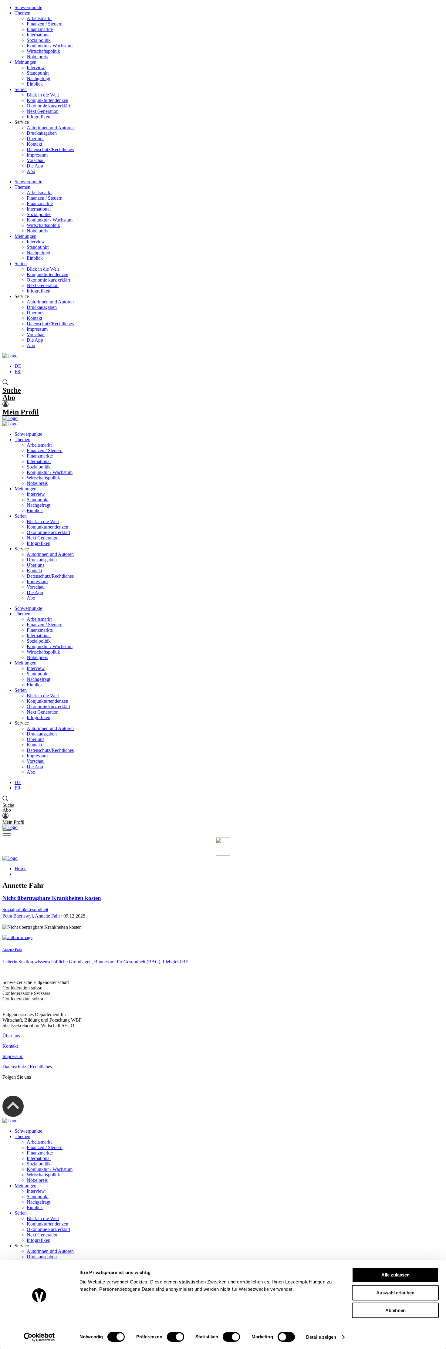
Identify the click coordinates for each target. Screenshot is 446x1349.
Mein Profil (20, 412)
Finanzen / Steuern (45, 23)
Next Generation (43, 111)
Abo (31, 171)
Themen (22, 12)
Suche (11, 390)
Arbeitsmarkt (39, 18)
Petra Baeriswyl (17, 915)
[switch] (175, 1337)
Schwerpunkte (28, 7)
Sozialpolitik (39, 40)
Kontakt (34, 144)
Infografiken (38, 116)
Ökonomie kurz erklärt (48, 105)
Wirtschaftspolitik (43, 51)
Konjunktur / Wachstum (50, 45)
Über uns (35, 138)
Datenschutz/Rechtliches (50, 149)
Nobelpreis (37, 56)
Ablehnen (395, 1310)
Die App (35, 165)
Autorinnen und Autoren (50, 127)
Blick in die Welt (43, 94)
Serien (21, 89)
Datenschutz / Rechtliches (27, 1066)
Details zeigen (321, 1337)
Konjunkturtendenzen (47, 100)
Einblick (35, 83)
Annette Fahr (47, 915)
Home (20, 868)
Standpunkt (38, 73)
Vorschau (36, 160)
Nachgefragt (38, 78)
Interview (36, 67)
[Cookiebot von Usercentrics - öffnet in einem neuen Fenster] (39, 1337)
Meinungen (25, 62)
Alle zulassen (395, 1274)
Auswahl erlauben (395, 1292)
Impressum (37, 154)
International (39, 34)
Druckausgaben (42, 133)
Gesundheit (37, 909)
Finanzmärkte (40, 29)
